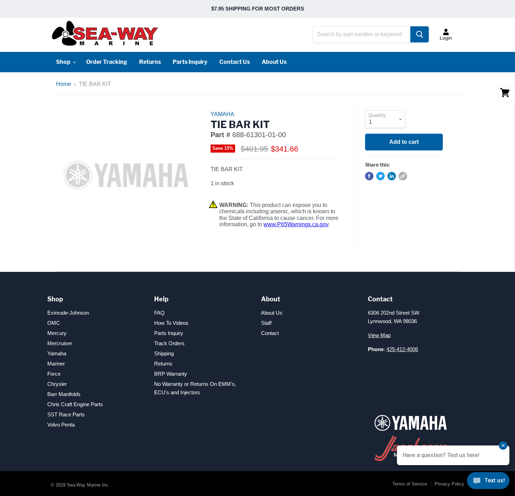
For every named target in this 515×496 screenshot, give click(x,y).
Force (54, 374)
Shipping (164, 353)
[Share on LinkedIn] (391, 176)
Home (63, 84)
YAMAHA (222, 114)
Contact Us (234, 62)
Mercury (57, 333)
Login (446, 38)
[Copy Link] (403, 176)
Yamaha (56, 353)
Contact (270, 333)
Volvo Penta (61, 425)
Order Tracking (106, 62)
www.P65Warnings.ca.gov (295, 224)
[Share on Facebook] (369, 176)
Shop (63, 62)
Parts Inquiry (190, 62)
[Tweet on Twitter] (380, 176)
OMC (53, 323)
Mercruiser (59, 343)
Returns (150, 62)
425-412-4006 (402, 349)
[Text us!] (488, 482)
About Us (274, 62)
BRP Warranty (170, 374)
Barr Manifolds (64, 394)
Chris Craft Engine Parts (75, 404)
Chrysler (57, 384)
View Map (379, 335)
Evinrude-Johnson (68, 313)
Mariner (56, 364)
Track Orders (169, 343)
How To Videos (171, 323)
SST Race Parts (66, 414)
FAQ (159, 313)
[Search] (419, 34)
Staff (266, 323)
